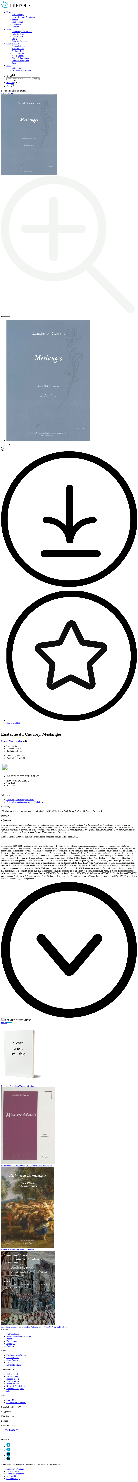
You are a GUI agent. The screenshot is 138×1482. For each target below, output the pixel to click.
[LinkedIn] (8, 1460)
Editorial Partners (19, 41)
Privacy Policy (12, 1471)
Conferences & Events (21, 70)
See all (4, 1022)
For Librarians (18, 48)
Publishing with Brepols (22, 31)
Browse (9, 12)
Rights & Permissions (21, 58)
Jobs (14, 63)
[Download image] (69, 586)
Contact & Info (12, 44)
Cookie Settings (13, 1478)
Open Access (17, 36)
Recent (15, 19)
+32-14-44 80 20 (11, 1430)
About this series (8, 93)
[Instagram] (8, 1455)
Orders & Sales (18, 46)
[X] (8, 1451)
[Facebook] (8, 1446)
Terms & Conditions (15, 1474)
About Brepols (18, 56)
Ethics (14, 39)
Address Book (18, 51)
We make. (15, 1469)
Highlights (16, 24)
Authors (9, 29)
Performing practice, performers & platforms (25, 802)
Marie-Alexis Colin (11, 741)
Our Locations (18, 53)
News (8, 65)
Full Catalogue (18, 14)
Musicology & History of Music (20, 799)
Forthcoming (17, 22)
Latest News (17, 68)
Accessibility (11, 1476)
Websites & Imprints (20, 60)
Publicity (15, 27)
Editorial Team (18, 34)
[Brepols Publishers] (15, 7)
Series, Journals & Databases (24, 17)
